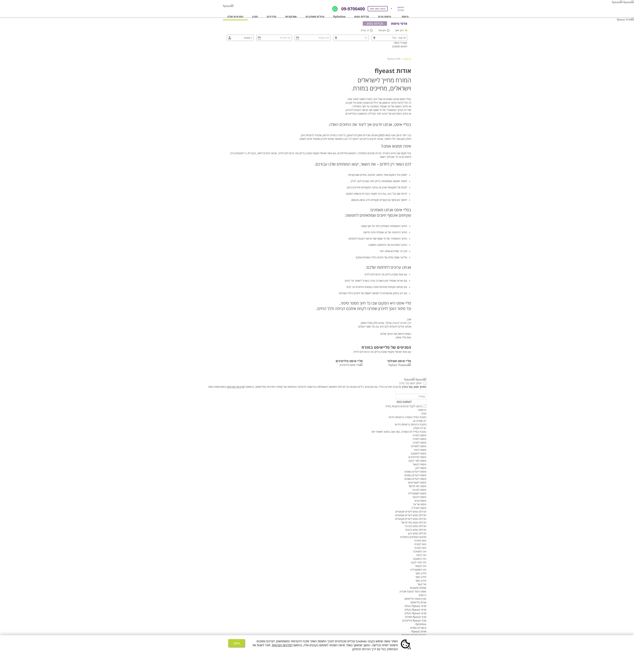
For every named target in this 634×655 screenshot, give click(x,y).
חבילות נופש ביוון (417, 533)
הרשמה (422, 410)
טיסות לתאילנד (418, 446)
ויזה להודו (421, 555)
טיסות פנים (384, 16)
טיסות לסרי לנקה (417, 461)
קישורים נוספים (418, 628)
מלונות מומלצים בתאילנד (413, 537)
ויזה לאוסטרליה (418, 569)
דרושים (422, 595)
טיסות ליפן (420, 468)
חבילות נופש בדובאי (415, 530)
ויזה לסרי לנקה (418, 562)
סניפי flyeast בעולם (415, 606)
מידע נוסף (421, 573)
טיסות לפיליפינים (417, 457)
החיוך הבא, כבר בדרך (410, 383)
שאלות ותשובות (418, 588)
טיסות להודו (420, 450)
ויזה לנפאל (420, 566)
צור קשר (421, 584)
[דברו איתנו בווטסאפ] (334, 8)
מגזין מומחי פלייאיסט (415, 599)
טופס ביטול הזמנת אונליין (413, 591)
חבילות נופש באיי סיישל (413, 522)
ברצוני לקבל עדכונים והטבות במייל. (403, 406)
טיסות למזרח (419, 435)
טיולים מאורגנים (315, 16)
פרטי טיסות (399, 23)
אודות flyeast (393, 58)
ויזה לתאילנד (419, 551)
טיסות (405, 16)
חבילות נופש (361, 16)
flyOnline (339, 16)
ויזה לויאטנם (419, 559)
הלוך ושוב (400, 30)
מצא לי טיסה (400, 43)
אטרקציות (291, 16)
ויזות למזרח (420, 540)
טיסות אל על (419, 504)
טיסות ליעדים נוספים (415, 471)
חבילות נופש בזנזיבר (415, 526)
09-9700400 (353, 9)
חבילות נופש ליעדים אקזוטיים (410, 511)
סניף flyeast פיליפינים (414, 620)
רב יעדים (365, 30)
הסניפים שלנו (235, 16)
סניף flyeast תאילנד (415, 617)
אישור (236, 643)
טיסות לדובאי (419, 497)
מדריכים (271, 16)
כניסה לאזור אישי (377, 8)
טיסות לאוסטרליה (417, 493)
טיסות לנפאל (419, 464)
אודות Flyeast (418, 631)
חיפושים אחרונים (401, 9)
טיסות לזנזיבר (419, 490)
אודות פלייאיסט (418, 602)
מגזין (255, 16)
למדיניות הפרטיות (282, 645)
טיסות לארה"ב (418, 508)
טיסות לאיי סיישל (417, 486)
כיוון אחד (382, 30)
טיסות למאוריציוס (417, 482)
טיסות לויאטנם (418, 453)
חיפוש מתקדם (399, 46)
